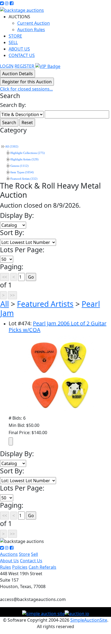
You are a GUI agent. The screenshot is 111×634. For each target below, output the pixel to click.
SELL (13, 42)
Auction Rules (31, 30)
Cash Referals (42, 567)
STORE (15, 36)
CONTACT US (22, 55)
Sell (34, 554)
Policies (19, 567)
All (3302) (11, 146)
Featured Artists (45, 304)
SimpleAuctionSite (88, 620)
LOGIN (6, 66)
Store (24, 554)
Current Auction (33, 23)
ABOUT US (19, 49)
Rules (5, 567)
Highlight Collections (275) (28, 153)
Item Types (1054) (22, 172)
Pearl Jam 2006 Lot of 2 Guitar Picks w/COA (57, 326)
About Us (9, 561)
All (4, 304)
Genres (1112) (20, 165)
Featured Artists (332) (24, 178)
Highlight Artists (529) (25, 159)
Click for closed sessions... (26, 89)
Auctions (9, 554)
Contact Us (31, 561)
